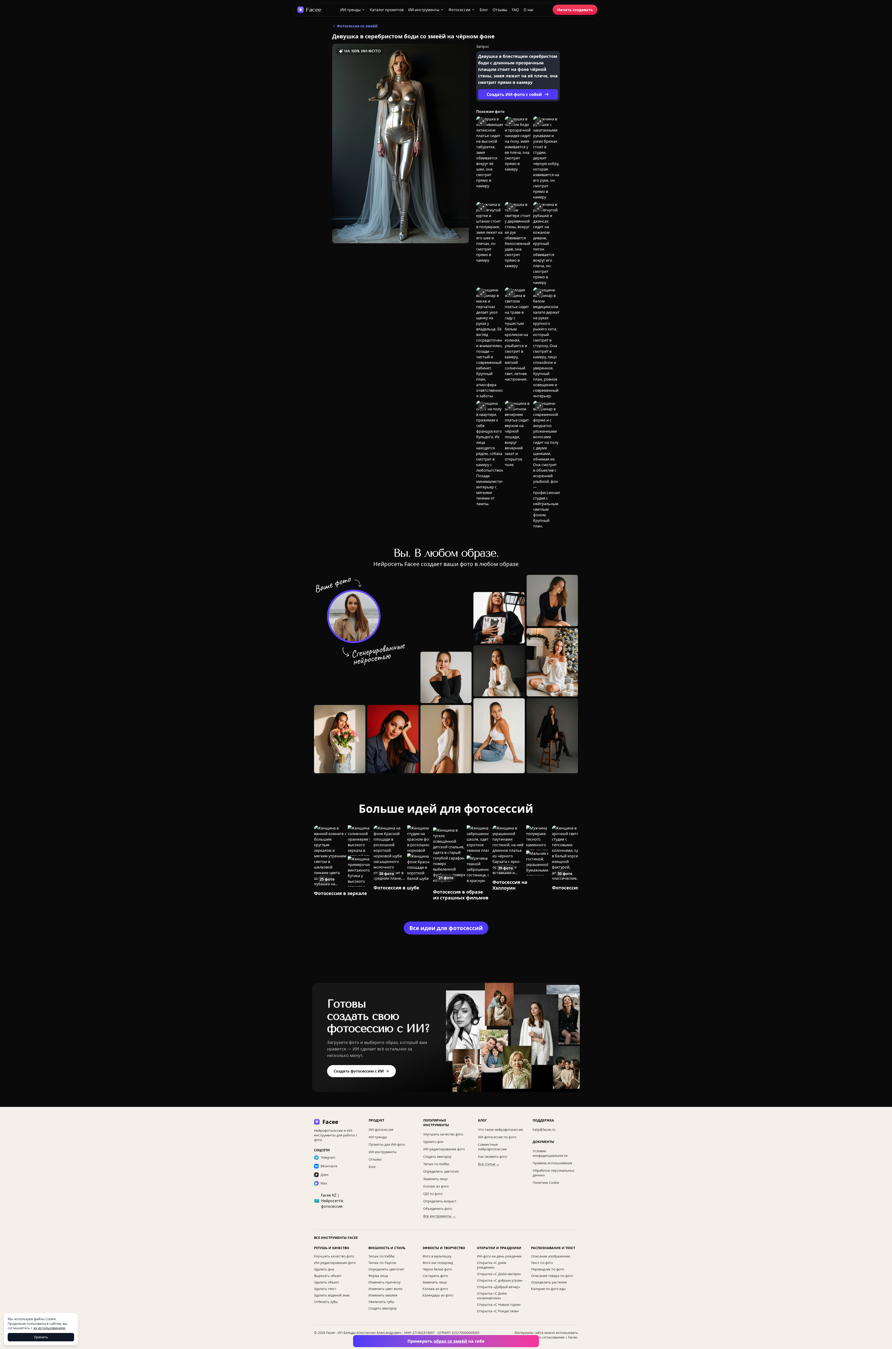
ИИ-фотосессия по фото (497, 1137)
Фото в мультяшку (437, 1256)
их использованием (49, 1328)
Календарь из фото (438, 1295)
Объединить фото (437, 1208)
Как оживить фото (492, 1156)
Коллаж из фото (436, 1186)
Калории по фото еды (548, 1288)
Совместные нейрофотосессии (492, 1146)
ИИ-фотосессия (381, 1129)
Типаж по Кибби (436, 1164)
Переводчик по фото (547, 1269)
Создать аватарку (437, 1156)
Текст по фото (542, 1262)
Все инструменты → (439, 1216)
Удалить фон (433, 1141)
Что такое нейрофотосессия (500, 1129)
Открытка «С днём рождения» (491, 1265)
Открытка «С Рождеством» (498, 1311)
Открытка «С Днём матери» (499, 1274)
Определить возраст (439, 1201)
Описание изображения (550, 1256)
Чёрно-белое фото (437, 1269)
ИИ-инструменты (423, 9)
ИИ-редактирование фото (444, 1149)
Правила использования (552, 1163)
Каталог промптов (386, 9)
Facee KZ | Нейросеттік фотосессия (328, 1201)
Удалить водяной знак (332, 1295)
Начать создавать (575, 9)
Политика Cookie (546, 1182)
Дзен (324, 1174)
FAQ (515, 9)
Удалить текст (325, 1288)
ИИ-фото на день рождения (499, 1256)
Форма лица (378, 1275)
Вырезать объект (328, 1275)
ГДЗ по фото (432, 1193)
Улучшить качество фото (443, 1134)
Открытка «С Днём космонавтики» (492, 1295)
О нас (529, 9)
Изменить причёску (384, 1282)
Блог (484, 9)
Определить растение (549, 1282)
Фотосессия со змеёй (357, 26)
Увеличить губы (381, 1302)
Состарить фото (435, 1275)
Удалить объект (326, 1282)
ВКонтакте (329, 1166)
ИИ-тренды (350, 9)
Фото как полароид (438, 1262)
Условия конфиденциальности (550, 1153)
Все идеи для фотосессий (446, 928)
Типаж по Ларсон (382, 1262)
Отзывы (500, 9)
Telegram (328, 1157)
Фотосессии (459, 9)
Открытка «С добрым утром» (500, 1280)
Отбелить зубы (326, 1302)
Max (324, 1183)
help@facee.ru (544, 1129)
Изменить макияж (383, 1295)
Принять (41, 1337)
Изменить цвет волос (385, 1288)
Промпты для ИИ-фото (387, 1144)
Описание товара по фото (552, 1275)
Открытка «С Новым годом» (499, 1304)
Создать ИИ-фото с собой (514, 94)
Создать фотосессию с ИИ (359, 1071)
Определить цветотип (441, 1171)
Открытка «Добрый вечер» (498, 1287)
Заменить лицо (435, 1179)
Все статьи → (488, 1164)
